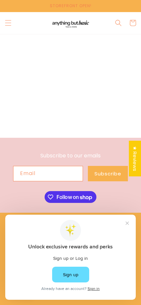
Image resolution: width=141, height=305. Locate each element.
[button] (8, 23)
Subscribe (107, 173)
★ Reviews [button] (134, 158)
